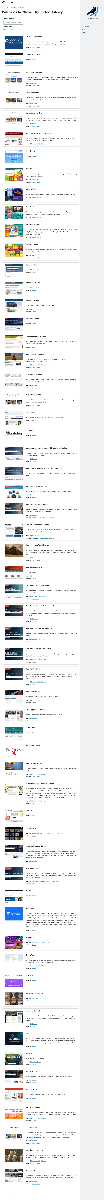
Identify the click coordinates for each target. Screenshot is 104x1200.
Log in (14, 1192)
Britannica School (32, 300)
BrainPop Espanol (32, 207)
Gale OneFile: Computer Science (38, 585)
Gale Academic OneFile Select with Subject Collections (46, 448)
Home (3, 7)
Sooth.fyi (29, 1033)
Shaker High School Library (17, 7)
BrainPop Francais (33, 225)
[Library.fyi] (3, 2)
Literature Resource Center (36, 846)
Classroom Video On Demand (37, 336)
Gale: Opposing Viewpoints (36, 710)
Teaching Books (32, 1089)
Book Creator (31, 151)
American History (32, 93)
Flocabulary (30, 430)
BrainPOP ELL (31, 189)
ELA (47, 517)
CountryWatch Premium (35, 354)
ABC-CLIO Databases (34, 37)
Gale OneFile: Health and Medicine (39, 628)
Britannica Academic (33, 265)
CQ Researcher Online (34, 374)
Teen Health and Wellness (35, 1107)
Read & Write (31, 975)
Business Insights (32, 319)
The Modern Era (32, 1128)
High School (33, 83)
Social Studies (36, 47)
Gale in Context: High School (37, 504)
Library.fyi (9, 2)
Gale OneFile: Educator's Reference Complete (43, 606)
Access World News (33, 54)
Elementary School (35, 179)
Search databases (9, 18)
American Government (34, 72)
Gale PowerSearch (33, 691)
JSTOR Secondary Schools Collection (40, 784)
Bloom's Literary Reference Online (39, 133)
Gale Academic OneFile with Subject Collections (44, 468)
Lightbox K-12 (31, 828)
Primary (32, 255)
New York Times (32, 868)
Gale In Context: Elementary (36, 486)
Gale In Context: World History (37, 545)
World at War (30, 1170)
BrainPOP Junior (32, 244)
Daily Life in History (33, 395)
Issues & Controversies (34, 763)
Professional (41, 596)
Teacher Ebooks (32, 1071)
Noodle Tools (31, 955)
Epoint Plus (30, 412)
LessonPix (29, 810)
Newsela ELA (31, 908)
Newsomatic (30, 937)
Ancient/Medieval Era (34, 113)
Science (51, 517)
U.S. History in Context (34, 1150)
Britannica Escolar (32, 283)
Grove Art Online (32, 728)
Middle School (34, 144)
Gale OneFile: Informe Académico (38, 649)
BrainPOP (29, 169)
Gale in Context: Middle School (37, 525)
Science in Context (33, 1011)
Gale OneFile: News (33, 669)
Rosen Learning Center (34, 993)
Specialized (35, 461)
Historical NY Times (33, 745)
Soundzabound (31, 1053)
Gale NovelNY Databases (35, 567)
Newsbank (29, 891)
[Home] (92, 13)
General (34, 59)
